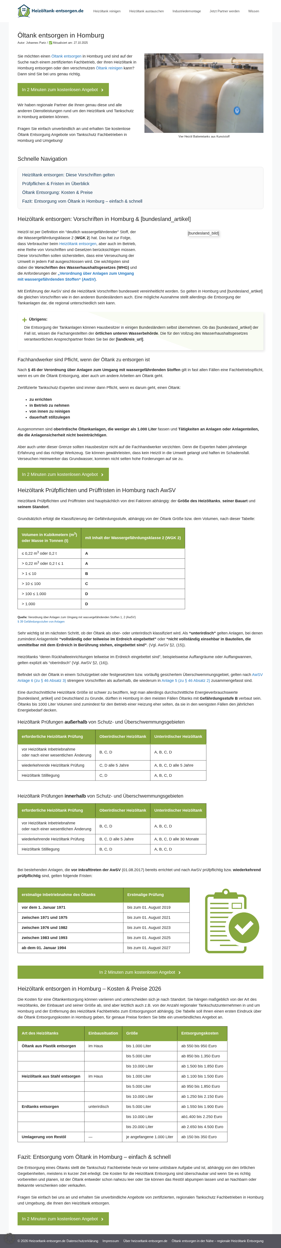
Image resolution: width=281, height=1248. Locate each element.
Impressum (111, 1241)
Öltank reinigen (109, 68)
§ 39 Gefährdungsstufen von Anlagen (41, 621)
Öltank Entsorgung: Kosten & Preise (57, 192)
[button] (9, 1238)
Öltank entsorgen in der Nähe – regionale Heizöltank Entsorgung (217, 1241)
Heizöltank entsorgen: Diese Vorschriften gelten (68, 174)
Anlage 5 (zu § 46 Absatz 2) (186, 680)
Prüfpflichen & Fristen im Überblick (55, 183)
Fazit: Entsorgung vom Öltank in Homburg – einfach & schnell (82, 201)
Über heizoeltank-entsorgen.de (145, 1241)
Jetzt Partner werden (225, 11)
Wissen (253, 11)
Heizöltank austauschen (146, 11)
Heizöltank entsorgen (77, 244)
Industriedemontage (187, 11)
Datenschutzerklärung (82, 1241)
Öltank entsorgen (66, 56)
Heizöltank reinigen (107, 11)
